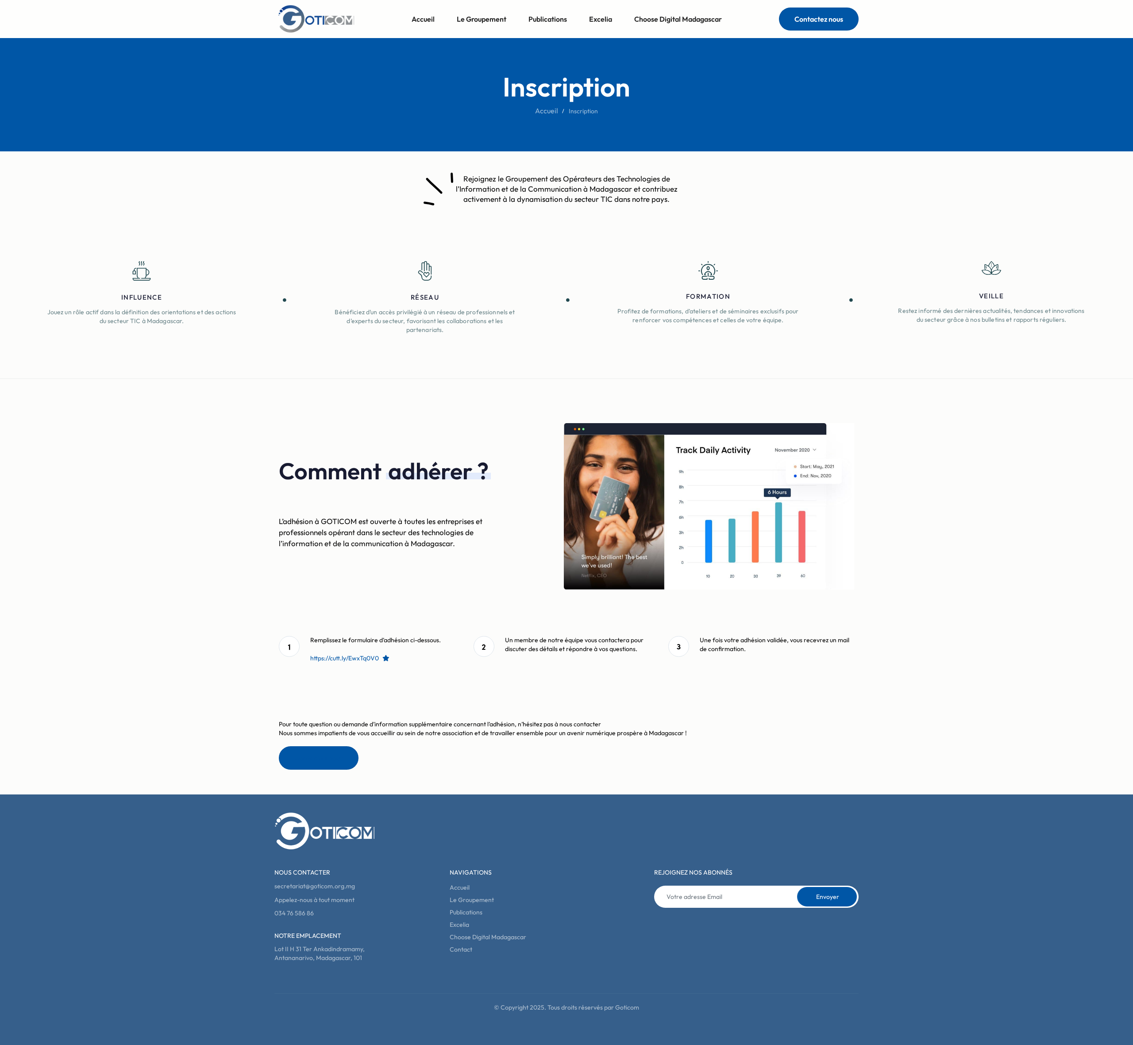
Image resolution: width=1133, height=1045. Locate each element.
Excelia (600, 19)
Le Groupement (481, 19)
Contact (461, 949)
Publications (547, 19)
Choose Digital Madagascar (678, 19)
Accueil (423, 19)
